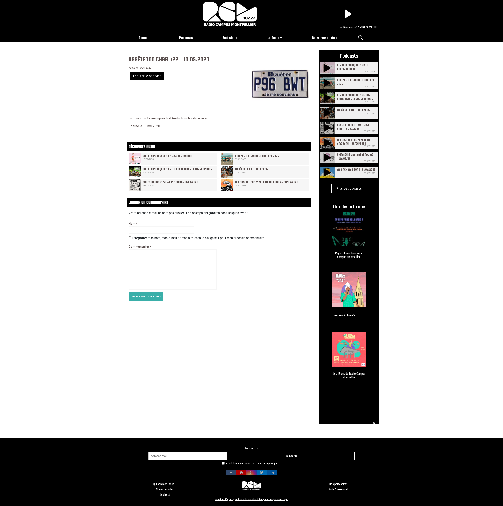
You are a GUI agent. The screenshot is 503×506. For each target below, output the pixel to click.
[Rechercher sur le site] (360, 37)
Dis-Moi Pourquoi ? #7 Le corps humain (167, 155)
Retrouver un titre (324, 38)
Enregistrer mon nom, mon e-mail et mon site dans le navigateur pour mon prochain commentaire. (198, 238)
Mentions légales (224, 499)
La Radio (273, 38)
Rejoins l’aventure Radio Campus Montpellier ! (349, 255)
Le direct (165, 495)
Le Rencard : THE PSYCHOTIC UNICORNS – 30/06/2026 (266, 182)
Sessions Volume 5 (344, 315)
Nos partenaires (338, 484)
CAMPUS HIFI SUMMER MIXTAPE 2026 (257, 155)
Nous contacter (164, 489)
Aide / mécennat (338, 489)
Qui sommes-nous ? (164, 484)
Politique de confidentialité (249, 499)
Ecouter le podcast (147, 76)
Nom (133, 224)
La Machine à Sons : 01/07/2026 (356, 169)
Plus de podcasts (349, 188)
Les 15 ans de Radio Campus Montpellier (349, 375)
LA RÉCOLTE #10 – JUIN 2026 (251, 169)
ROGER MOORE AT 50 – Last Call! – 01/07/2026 (170, 182)
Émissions (230, 38)
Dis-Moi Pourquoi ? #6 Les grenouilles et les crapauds (177, 169)
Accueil (144, 38)
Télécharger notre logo (276, 499)
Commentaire (140, 247)
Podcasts (186, 38)
